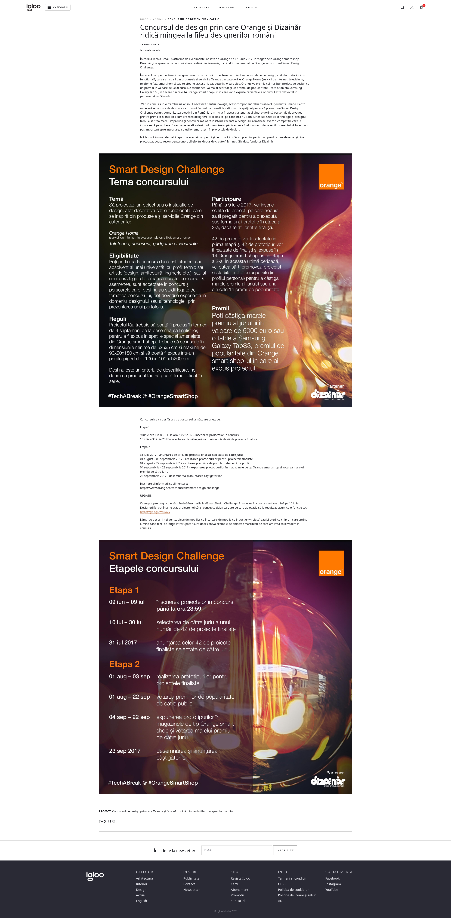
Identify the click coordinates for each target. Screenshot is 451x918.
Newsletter (191, 890)
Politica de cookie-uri (294, 890)
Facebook (332, 878)
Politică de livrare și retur (297, 895)
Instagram (333, 884)
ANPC (282, 901)
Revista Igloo (228, 7)
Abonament (202, 7)
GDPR (282, 884)
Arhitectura (144, 878)
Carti (234, 884)
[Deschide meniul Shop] (256, 7)
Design (141, 890)
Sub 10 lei (238, 901)
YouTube (331, 890)
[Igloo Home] (33, 7)
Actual (158, 19)
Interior (141, 884)
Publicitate (191, 878)
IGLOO (144, 19)
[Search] (402, 7)
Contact (189, 884)
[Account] (412, 7)
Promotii (237, 895)
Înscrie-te (285, 850)
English (141, 901)
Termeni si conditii (292, 878)
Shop (249, 7)
